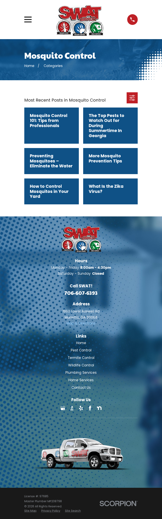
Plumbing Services (81, 372)
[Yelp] (81, 408)
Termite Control (81, 357)
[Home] (79, 19)
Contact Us (81, 387)
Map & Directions (81, 323)
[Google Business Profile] (62, 408)
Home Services (81, 380)
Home (81, 343)
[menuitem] (30, 511)
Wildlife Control (81, 365)
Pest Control (81, 350)
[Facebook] (90, 408)
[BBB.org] (72, 408)
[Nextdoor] (99, 408)
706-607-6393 (81, 292)
